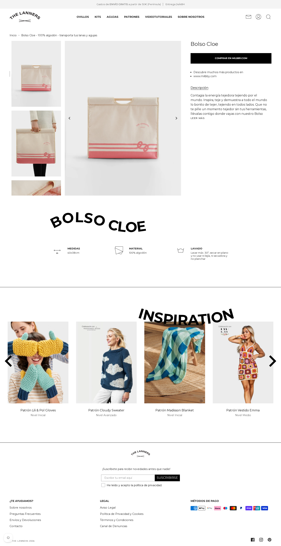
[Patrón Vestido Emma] (243, 363)
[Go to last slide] (9, 361)
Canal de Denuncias (113, 526)
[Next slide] (272, 361)
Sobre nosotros (21, 507)
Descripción (199, 88)
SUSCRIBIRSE (167, 478)
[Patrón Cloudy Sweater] (106, 363)
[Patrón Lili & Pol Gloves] (38, 363)
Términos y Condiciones (116, 520)
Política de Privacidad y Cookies (121, 514)
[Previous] (69, 118)
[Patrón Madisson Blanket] (174, 363)
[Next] (176, 118)
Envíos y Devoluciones (25, 520)
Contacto (16, 526)
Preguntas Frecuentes (25, 514)
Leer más (198, 118)
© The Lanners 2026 (22, 541)
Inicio (13, 35)
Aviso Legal (108, 507)
